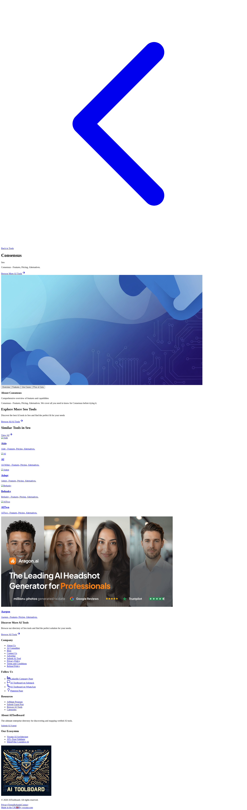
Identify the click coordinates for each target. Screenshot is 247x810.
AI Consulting (13, 648)
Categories (11, 709)
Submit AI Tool (14, 658)
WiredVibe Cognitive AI (18, 742)
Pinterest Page (16, 691)
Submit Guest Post (15, 704)
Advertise (11, 656)
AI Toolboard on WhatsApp (23, 687)
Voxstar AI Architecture (17, 736)
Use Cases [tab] (26, 387)
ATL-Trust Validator (16, 739)
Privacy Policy (13, 661)
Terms (11, 805)
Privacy (4, 805)
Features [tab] (16, 387)
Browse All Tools (9, 634)
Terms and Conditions (17, 663)
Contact (24, 805)
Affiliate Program (15, 702)
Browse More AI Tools (11, 273)
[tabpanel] (123, 398)
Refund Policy (13, 666)
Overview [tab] (6, 387)
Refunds (17, 805)
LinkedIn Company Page (21, 679)
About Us (11, 645)
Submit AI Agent (8, 725)
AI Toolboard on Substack (22, 683)
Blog (9, 650)
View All (5, 435)
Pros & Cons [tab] (38, 387)
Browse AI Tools (14, 707)
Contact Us (12, 653)
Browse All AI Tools (10, 421)
